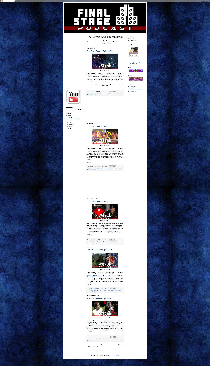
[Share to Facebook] (114, 91)
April (70, 117)
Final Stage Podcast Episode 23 (99, 126)
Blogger (117, 355)
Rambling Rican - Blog (135, 62)
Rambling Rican (112, 93)
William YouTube (133, 91)
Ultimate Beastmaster (99, 243)
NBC (98, 93)
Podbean (107, 93)
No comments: (104, 91)
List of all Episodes (111, 78)
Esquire (91, 241)
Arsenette (133, 40)
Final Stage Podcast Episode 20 (99, 298)
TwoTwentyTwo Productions (136, 89)
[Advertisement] (105, 109)
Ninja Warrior (102, 93)
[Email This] (109, 91)
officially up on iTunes (93, 76)
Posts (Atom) (95, 346)
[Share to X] (112, 91)
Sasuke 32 (89, 291)
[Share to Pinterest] (115, 91)
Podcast (112, 241)
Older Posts (120, 344)
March (70, 122)
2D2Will (133, 38)
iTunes (91, 93)
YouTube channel (95, 78)
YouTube (94, 94)
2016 (69, 128)
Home (102, 344)
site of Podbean (113, 76)
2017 (69, 115)
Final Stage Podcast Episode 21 (99, 250)
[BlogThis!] (111, 91)
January (71, 126)
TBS (117, 93)
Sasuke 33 (93, 243)
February (71, 124)
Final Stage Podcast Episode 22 (99, 201)
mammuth (107, 355)
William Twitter (133, 86)
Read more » (89, 87)
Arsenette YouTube (134, 63)
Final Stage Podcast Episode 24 (99, 51)
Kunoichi (95, 93)
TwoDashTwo (133, 88)
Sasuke (88, 243)
